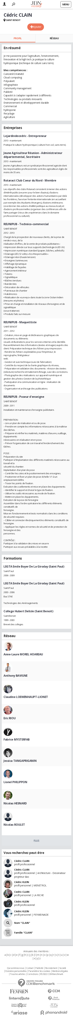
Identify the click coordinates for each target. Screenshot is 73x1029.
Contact (29, 968)
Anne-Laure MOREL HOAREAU (23, 654)
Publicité (39, 968)
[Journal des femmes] (19, 991)
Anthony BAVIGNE (15, 676)
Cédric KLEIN (21, 882)
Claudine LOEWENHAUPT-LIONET (26, 697)
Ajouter (37, 26)
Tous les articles (17, 974)
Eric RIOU (10, 718)
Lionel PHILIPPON (15, 782)
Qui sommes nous (15, 968)
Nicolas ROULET (14, 825)
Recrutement (51, 968)
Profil (18, 38)
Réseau (54, 38)
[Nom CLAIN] (8, 922)
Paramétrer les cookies (39, 971)
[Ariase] (19, 1012)
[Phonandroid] (53, 1012)
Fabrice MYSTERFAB (17, 739)
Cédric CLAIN (21, 861)
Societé (62, 968)
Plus (36, 840)
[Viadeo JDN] (53, 1005)
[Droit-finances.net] (53, 998)
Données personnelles (16, 971)
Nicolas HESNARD (15, 803)
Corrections (32, 974)
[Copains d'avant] (19, 1005)
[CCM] (53, 991)
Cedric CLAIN (21, 891)
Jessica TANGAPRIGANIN (20, 761)
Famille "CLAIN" (23, 932)
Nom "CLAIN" (22, 923)
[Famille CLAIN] (8, 932)
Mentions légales (60, 971)
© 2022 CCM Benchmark (51, 974)
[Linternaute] (19, 998)
